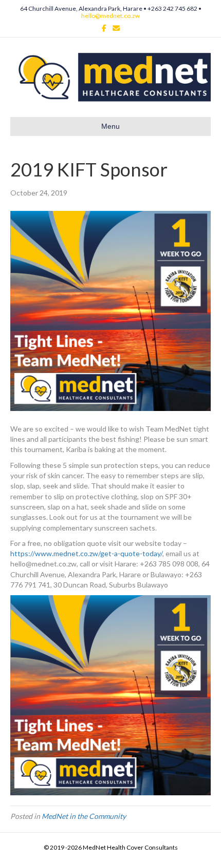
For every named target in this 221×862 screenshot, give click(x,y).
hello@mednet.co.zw (110, 15)
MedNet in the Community (84, 816)
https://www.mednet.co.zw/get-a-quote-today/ (86, 553)
